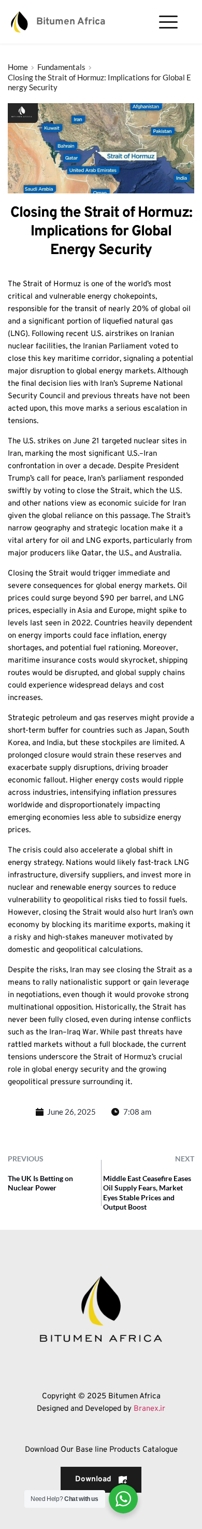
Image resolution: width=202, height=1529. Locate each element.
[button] (168, 21)
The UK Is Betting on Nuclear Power (40, 1183)
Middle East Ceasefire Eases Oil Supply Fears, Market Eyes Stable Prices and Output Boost (147, 1192)
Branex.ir (149, 1409)
